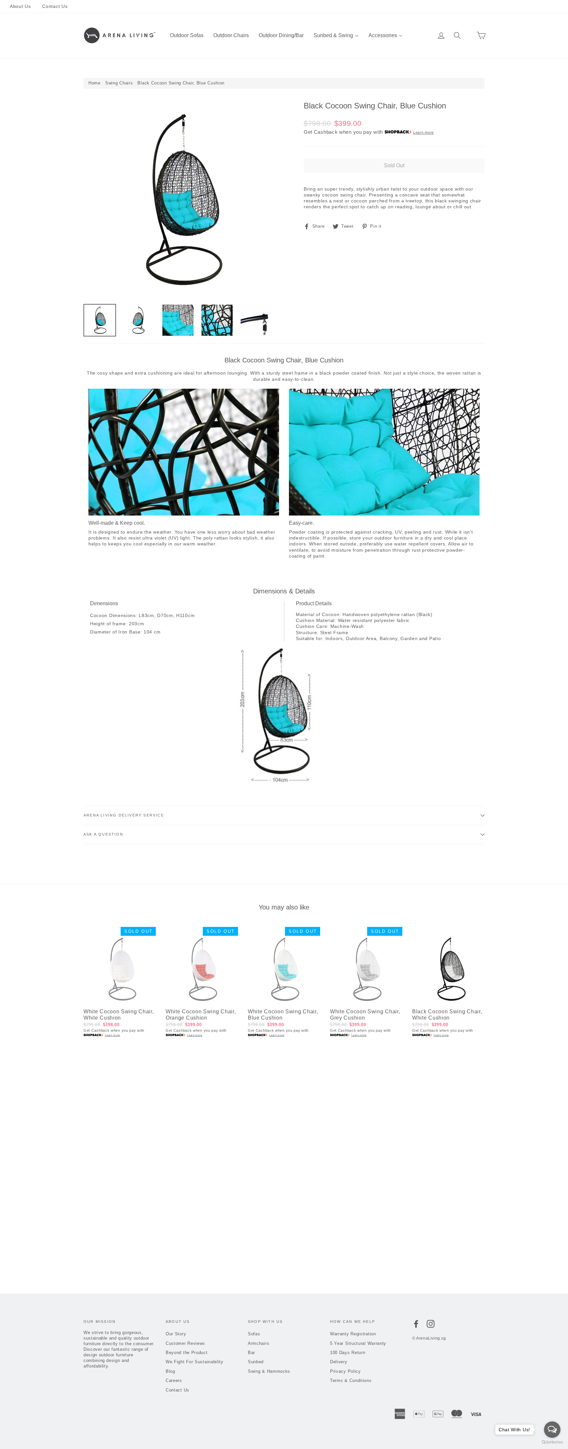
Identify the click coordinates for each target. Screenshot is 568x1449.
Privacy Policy (345, 1371)
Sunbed (256, 1361)
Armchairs (258, 1343)
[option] (181, 199)
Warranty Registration (353, 1333)
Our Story (176, 1333)
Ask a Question (103, 834)
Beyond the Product (187, 1352)
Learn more (423, 132)
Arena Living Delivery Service (123, 815)
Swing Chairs (119, 82)
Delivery (338, 1361)
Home (94, 82)
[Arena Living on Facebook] (416, 1324)
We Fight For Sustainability (195, 1361)
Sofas (254, 1333)
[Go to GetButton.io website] (552, 1442)
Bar (251, 1352)
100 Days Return (348, 1352)
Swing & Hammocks (269, 1371)
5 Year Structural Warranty (358, 1343)
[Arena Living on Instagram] (431, 1324)
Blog (170, 1371)
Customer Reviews (185, 1343)
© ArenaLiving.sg (429, 1338)
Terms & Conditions (351, 1380)
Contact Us (54, 6)
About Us (20, 6)
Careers (174, 1380)
